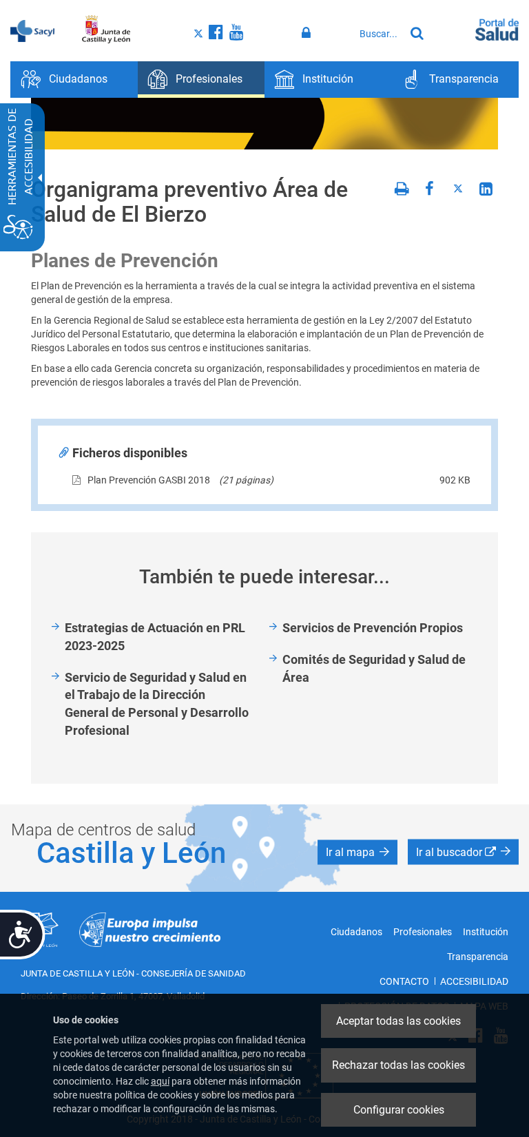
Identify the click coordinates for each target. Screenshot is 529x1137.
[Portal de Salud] (497, 28)
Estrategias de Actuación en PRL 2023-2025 (155, 636)
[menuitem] (74, 79)
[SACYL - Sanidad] (32, 29)
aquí (160, 1081)
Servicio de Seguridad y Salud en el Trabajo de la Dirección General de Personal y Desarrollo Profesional (157, 704)
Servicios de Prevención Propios (372, 627)
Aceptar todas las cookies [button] (398, 1021)
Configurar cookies (398, 1109)
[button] (357, 851)
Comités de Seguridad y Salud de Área (374, 668)
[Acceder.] (308, 33)
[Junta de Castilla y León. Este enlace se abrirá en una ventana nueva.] (106, 29)
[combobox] (378, 34)
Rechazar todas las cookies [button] (398, 1065)
